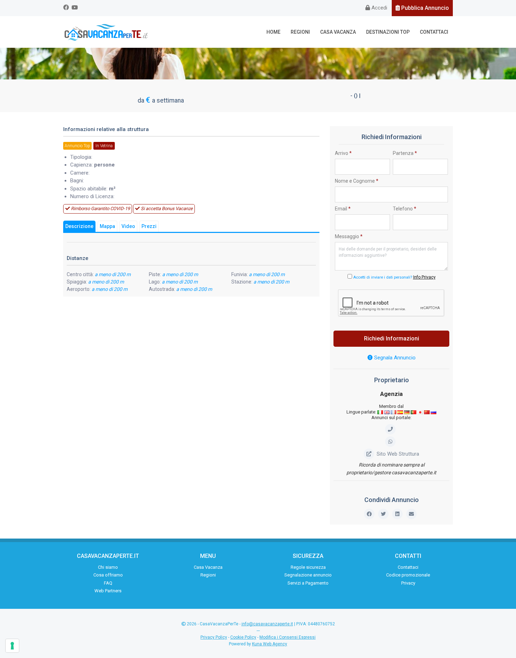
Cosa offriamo (108, 575)
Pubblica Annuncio (424, 8)
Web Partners (107, 590)
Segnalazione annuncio (308, 575)
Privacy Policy (213, 637)
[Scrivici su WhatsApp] (391, 441)
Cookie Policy (243, 637)
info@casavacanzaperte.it (267, 623)
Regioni (300, 32)
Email (343, 208)
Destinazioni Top (388, 32)
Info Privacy (424, 277)
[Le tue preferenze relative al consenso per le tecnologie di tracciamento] (12, 645)
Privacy (408, 583)
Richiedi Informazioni (391, 338)
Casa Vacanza (338, 32)
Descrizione (79, 226)
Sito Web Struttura (398, 454)
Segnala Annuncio (394, 357)
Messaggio (349, 236)
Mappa (107, 226)
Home (273, 32)
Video (128, 226)
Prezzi (149, 226)
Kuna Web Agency (269, 643)
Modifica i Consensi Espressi (287, 637)
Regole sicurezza (308, 567)
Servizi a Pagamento (308, 583)
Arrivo (343, 153)
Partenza (405, 153)
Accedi (378, 8)
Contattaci (434, 32)
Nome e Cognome (356, 181)
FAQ (108, 583)
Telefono (404, 208)
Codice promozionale (408, 575)
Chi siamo (108, 567)
